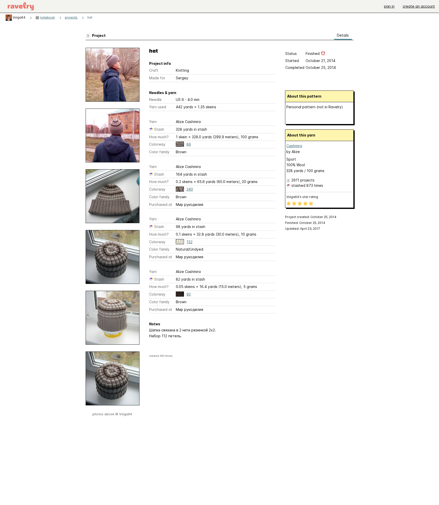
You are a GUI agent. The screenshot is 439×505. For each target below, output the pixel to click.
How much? (159, 137)
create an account (419, 6)
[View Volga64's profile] (9, 17)
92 (188, 294)
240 (189, 189)
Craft (153, 70)
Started (292, 60)
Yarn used (157, 107)
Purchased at (160, 204)
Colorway (157, 144)
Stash (159, 129)
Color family (159, 152)
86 (188, 144)
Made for (157, 78)
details (343, 35)
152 (189, 242)
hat (89, 17)
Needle (155, 99)
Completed (294, 67)
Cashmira (294, 146)
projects (71, 17)
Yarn (153, 121)
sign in (389, 6)
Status (291, 53)
